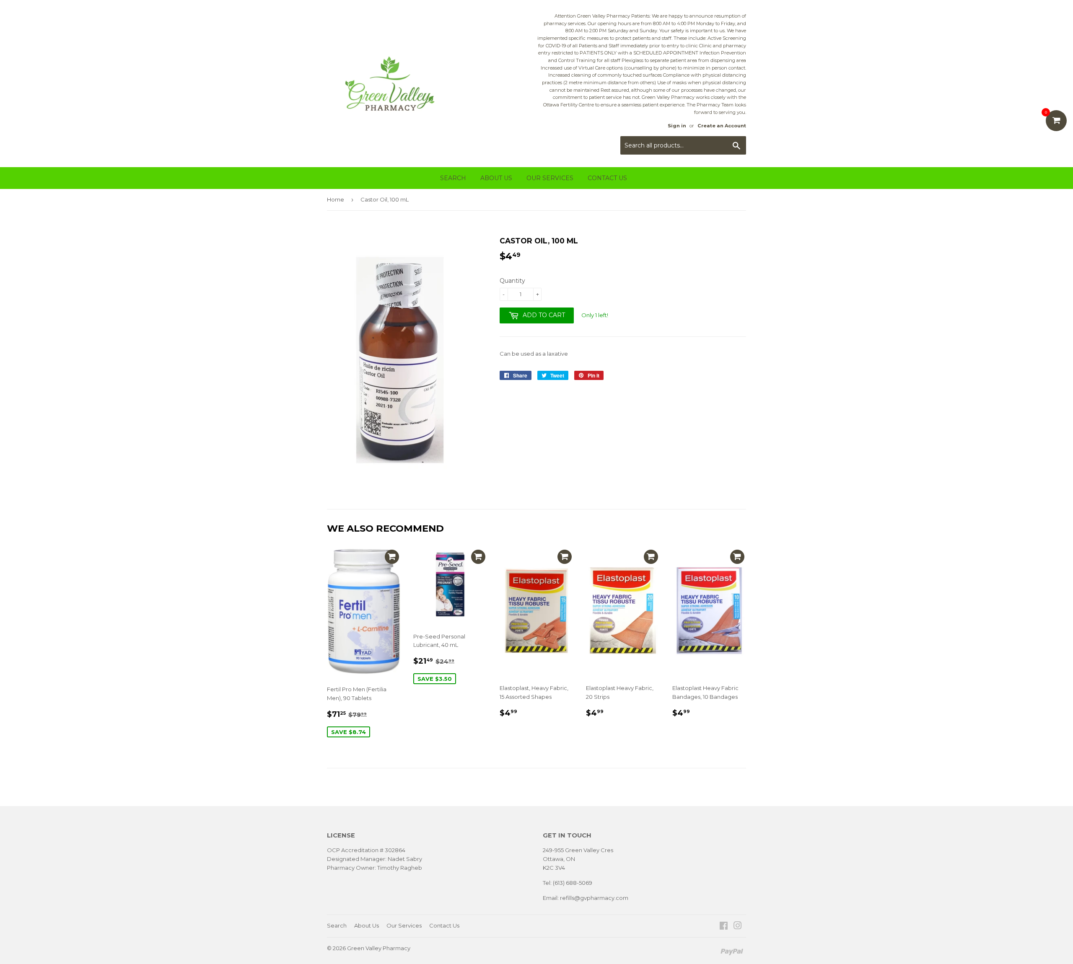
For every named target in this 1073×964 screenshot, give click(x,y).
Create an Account (721, 126)
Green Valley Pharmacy (378, 948)
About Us (496, 178)
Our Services (549, 178)
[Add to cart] (392, 557)
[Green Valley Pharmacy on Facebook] (723, 926)
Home (335, 199)
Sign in (677, 126)
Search (453, 178)
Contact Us (607, 178)
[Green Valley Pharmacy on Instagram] (737, 926)
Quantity (512, 280)
